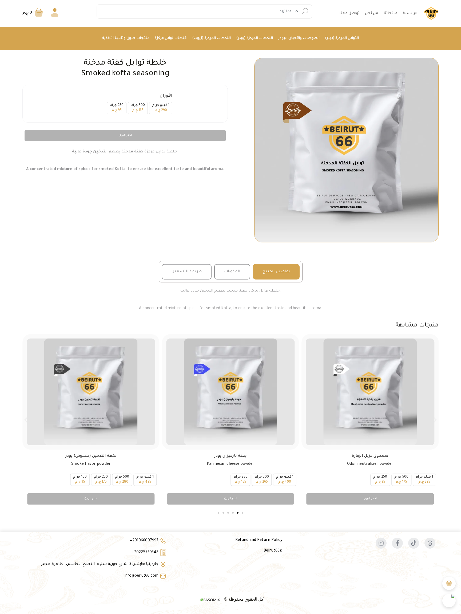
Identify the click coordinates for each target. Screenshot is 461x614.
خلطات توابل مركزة (171, 38)
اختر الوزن (125, 135)
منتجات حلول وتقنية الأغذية (125, 38)
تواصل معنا (349, 13)
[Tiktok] (413, 543)
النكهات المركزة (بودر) (254, 38)
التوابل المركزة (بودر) (342, 38)
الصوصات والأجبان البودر (299, 38)
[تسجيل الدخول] (54, 13)
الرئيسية (410, 13)
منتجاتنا (390, 13)
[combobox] (204, 11)
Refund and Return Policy (259, 540)
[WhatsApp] (449, 600)
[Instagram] (381, 543)
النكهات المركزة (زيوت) (211, 38)
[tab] (276, 272)
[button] (25, 419)
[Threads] (429, 543)
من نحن (371, 13)
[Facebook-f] (397, 543)
